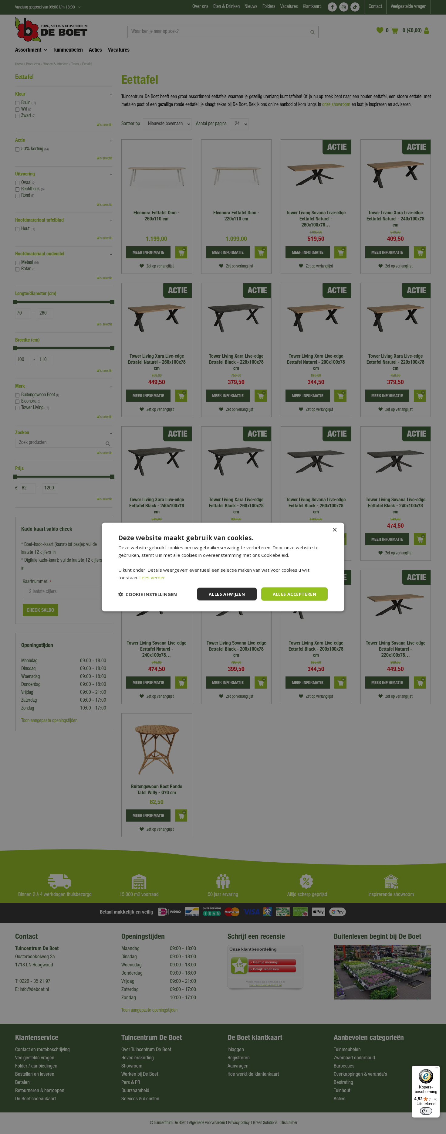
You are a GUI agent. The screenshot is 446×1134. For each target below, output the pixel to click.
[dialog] (223, 567)
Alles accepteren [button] (294, 594)
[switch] (426, 1111)
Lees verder (152, 577)
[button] (147, 594)
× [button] (334, 529)
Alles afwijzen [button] (227, 594)
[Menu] (436, 1069)
